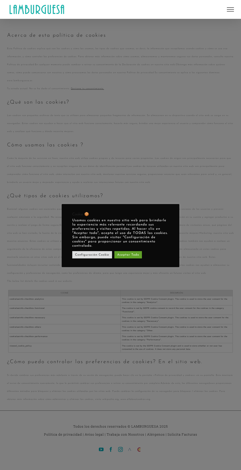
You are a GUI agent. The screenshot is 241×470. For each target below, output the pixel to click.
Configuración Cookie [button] (92, 254)
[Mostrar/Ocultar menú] (230, 9)
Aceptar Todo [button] (128, 254)
